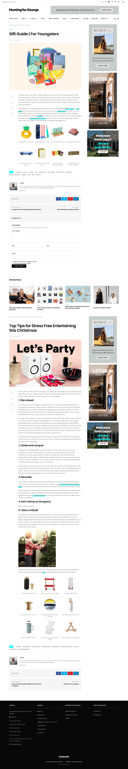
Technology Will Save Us (38, 118)
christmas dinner (35, 646)
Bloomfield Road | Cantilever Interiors (68, 209)
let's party (76, 646)
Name (13, 245)
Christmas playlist (39, 495)
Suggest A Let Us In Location (9, 1)
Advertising (40, 715)
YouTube (85, 18)
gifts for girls (60, 172)
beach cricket (69, 108)
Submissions (75, 18)
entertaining (55, 646)
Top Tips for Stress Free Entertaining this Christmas (26, 209)
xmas (33, 174)
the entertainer (13, 649)
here (43, 572)
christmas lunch (46, 646)
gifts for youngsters (14, 174)
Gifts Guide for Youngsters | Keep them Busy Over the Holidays (77, 307)
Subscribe (94, 18)
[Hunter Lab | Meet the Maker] (106, 295)
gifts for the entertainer (66, 646)
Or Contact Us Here (15, 744)
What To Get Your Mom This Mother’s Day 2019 (48, 309)
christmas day (26, 646)
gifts (36, 172)
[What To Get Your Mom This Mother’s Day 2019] (50, 295)
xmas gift (38, 174)
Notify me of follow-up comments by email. (25, 261)
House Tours (13, 18)
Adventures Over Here (49, 187)
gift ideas (31, 172)
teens (29, 174)
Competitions (98, 715)
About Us (40, 711)
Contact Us (104, 18)
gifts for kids (68, 172)
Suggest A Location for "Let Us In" (47, 722)
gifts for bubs (51, 172)
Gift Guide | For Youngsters (71, 684)
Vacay (43, 18)
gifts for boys (42, 172)
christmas (18, 172)
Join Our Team (41, 725)
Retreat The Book (70, 711)
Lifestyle (33, 18)
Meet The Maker (54, 18)
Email (48, 245)
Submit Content (42, 718)
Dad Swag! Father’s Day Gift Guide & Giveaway (20, 309)
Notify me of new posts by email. (22, 263)
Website (14, 253)
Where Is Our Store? (71, 715)
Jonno (10, 40)
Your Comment (16, 231)
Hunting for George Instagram (54, 761)
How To (24, 18)
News (64, 18)
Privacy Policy (41, 729)
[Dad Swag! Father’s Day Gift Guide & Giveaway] (21, 295)
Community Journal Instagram (73, 761)
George (11, 29)
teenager (23, 174)
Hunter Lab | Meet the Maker (102, 308)
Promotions (97, 711)
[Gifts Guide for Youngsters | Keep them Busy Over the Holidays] (78, 294)
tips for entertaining (24, 649)
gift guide (25, 172)
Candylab (40, 116)
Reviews (67, 718)
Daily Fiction (61, 111)
